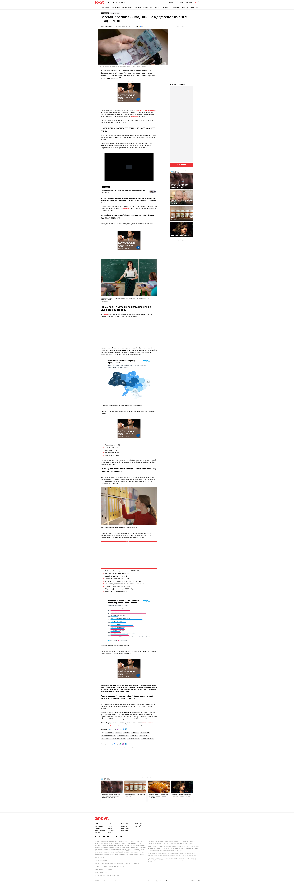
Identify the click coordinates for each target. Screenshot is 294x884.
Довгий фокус (99, 826)
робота (119, 732)
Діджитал (185, 7)
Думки (171, 2)
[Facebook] (108, 2)
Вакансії (137, 826)
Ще (197, 7)
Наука (157, 7)
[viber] (112, 836)
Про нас (124, 826)
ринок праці (106, 738)
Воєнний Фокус (127, 7)
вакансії (134, 735)
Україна (145, 7)
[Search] (198, 2)
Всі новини (105, 7)
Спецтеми (179, 2)
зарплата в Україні (148, 738)
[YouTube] (116, 2)
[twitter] (99, 836)
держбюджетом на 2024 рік (145, 110)
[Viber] (119, 2)
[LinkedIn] (124, 2)
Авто (192, 7)
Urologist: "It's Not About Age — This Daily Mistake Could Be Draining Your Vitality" (180, 185)
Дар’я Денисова (106, 26)
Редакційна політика (125, 829)
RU (195, 2)
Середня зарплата (134, 738)
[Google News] (122, 2)
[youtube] (108, 836)
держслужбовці (123, 735)
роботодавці (145, 732)
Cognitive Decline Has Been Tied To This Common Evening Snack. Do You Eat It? (182, 201)
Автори (110, 826)
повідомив (126, 208)
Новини (97, 823)
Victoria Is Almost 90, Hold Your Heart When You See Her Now (180, 234)
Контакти (169, 881)
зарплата (109, 732)
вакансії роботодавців (109, 735)
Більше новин (182, 164)
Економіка (176, 7)
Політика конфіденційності (156, 881)
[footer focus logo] (102, 818)
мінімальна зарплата (119, 738)
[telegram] (104, 836)
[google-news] (116, 836)
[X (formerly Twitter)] (111, 2)
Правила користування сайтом (100, 830)
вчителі (135, 732)
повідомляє (134, 116)
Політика (138, 7)
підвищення (144, 735)
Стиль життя (166, 7)
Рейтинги (189, 2)
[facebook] (95, 836)
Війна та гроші (115, 13)
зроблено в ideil (196, 880)
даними (105, 314)
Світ (151, 7)
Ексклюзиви (116, 7)
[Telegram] (113, 2)
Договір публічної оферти (111, 830)
